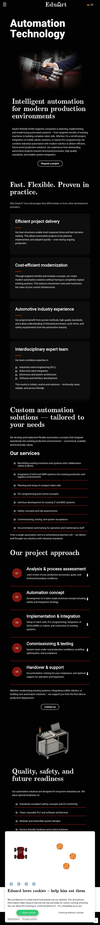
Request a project (50, 163)
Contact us (50, 707)
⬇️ (26, 884)
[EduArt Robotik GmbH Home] (56, 4)
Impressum (14, 918)
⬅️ (18, 884)
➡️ (33, 884)
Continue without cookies (71, 912)
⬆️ (11, 884)
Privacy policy (29, 918)
